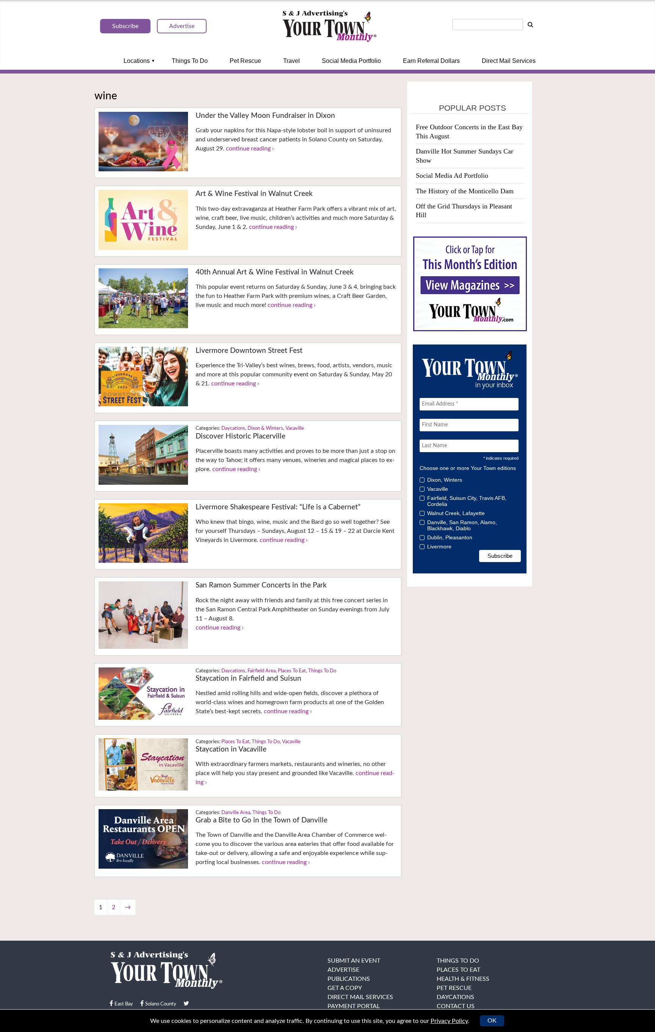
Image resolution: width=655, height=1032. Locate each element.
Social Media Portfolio (351, 61)
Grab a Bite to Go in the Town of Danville (262, 820)
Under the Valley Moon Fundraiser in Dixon (265, 115)
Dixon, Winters (444, 480)
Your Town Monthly (329, 26)
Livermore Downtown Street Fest (249, 350)
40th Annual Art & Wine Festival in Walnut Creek (275, 272)
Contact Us (456, 1006)
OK (492, 1021)
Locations (137, 61)
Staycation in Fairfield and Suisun (248, 678)
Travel (291, 61)
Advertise (343, 970)
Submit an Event (354, 961)
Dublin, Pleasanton (449, 537)
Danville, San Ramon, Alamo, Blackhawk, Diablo (462, 525)
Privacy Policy (449, 1021)
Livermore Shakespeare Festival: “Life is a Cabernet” (278, 507)
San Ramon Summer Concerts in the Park (261, 585)
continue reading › (250, 149)
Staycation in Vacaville (231, 749)
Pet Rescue (245, 61)
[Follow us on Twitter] (186, 1004)
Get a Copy (345, 988)
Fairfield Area (262, 671)
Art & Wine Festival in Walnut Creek (254, 193)
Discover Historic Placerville (240, 436)
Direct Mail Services (509, 61)
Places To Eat (292, 671)
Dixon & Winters (265, 428)
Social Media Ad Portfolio (452, 175)
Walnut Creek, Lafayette (456, 513)
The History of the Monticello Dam (465, 191)
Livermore (439, 546)
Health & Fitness (463, 979)
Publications (349, 979)
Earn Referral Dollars (431, 61)
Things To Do (190, 61)
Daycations (233, 428)
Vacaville (294, 428)
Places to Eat (458, 970)
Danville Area (235, 812)
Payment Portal (354, 1006)
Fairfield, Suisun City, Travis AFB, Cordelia (466, 501)
